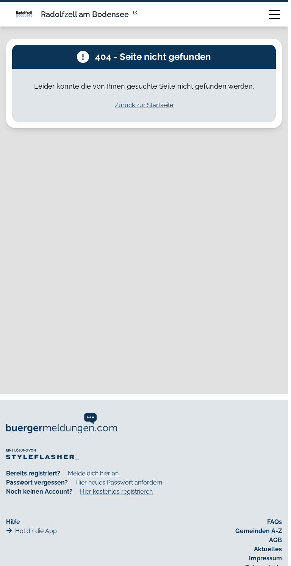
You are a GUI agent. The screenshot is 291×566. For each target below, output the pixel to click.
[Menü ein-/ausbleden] (274, 14)
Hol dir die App (36, 531)
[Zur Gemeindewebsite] (136, 14)
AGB (275, 540)
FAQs (274, 521)
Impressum (265, 558)
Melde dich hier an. (94, 473)
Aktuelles (268, 549)
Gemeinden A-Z (258, 531)
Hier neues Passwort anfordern (118, 482)
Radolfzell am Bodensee (85, 14)
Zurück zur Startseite (144, 105)
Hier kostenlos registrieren (116, 491)
